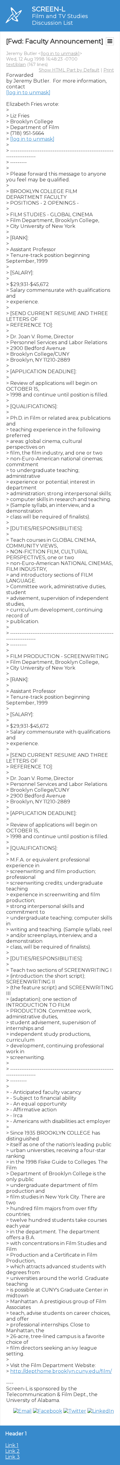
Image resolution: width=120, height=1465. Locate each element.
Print (108, 70)
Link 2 (12, 1451)
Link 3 (12, 1457)
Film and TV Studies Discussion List (60, 19)
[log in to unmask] (60, 53)
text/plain (16, 64)
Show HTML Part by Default (69, 70)
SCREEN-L (48, 9)
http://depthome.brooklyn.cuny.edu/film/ (61, 1371)
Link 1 (11, 1445)
